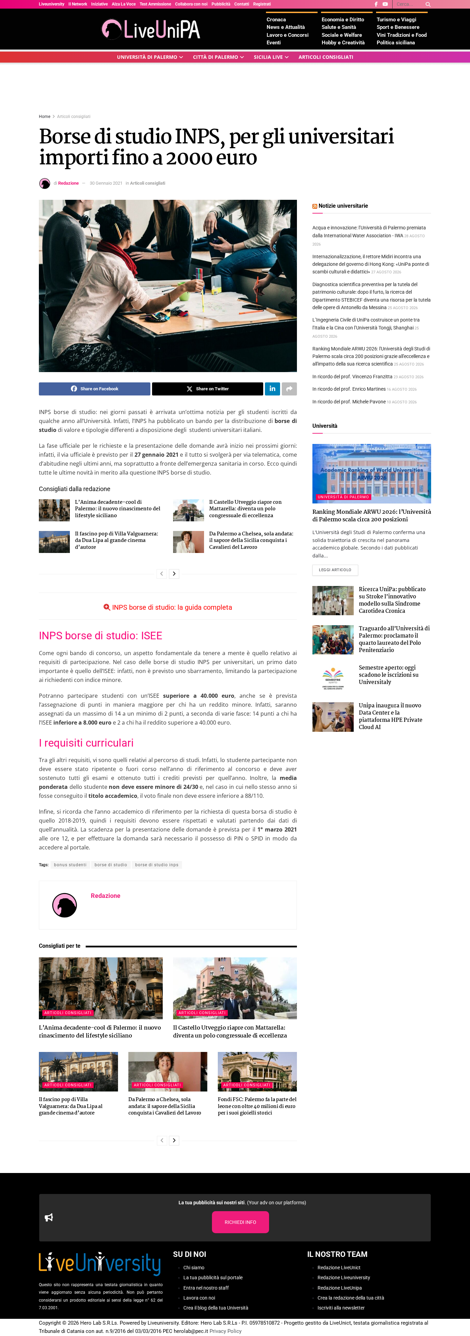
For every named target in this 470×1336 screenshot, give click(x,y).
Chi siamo (193, 1267)
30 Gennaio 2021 (106, 183)
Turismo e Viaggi (396, 20)
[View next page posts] (174, 574)
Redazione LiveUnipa (340, 1287)
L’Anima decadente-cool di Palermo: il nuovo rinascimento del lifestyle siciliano (117, 509)
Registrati (262, 4)
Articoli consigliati (326, 57)
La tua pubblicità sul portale (213, 1277)
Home (44, 116)
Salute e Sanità (339, 27)
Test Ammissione (155, 4)
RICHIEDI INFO (240, 1222)
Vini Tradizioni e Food (402, 35)
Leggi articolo (338, 569)
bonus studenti (70, 864)
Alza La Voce (124, 4)
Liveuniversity (51, 4)
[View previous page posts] (162, 574)
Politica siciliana (396, 43)
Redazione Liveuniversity (344, 1277)
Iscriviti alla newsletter (341, 1308)
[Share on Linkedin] (272, 388)
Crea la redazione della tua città (351, 1298)
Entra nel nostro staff (206, 1287)
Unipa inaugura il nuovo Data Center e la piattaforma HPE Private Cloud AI (391, 717)
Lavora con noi (199, 1298)
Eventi (274, 43)
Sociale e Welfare (342, 35)
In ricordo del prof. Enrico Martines (349, 389)
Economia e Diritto (343, 20)
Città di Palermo (215, 57)
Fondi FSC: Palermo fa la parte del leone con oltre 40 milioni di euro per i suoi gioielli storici (257, 1106)
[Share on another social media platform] (289, 388)
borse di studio (111, 864)
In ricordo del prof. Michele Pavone (349, 401)
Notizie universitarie (343, 206)
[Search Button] (426, 4)
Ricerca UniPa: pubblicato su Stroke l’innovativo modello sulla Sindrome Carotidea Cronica (392, 600)
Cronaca (276, 20)
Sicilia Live (268, 57)
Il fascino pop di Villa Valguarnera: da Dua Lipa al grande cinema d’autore (116, 541)
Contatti (241, 4)
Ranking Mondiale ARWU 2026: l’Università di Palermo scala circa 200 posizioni (371, 516)
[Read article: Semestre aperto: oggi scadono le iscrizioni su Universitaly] (333, 679)
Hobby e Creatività (343, 43)
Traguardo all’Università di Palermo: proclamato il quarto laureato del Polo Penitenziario (394, 639)
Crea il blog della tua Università (215, 1308)
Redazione (68, 183)
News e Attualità (286, 27)
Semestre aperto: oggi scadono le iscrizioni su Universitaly (389, 675)
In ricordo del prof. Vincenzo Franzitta (352, 376)
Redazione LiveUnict (339, 1267)
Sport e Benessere (398, 27)
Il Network (77, 4)
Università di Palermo (147, 57)
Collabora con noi (191, 4)
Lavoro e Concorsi (288, 35)
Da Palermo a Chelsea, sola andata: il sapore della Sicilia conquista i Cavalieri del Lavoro (251, 541)
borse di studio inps (157, 864)
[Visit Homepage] (152, 29)
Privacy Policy (226, 1331)
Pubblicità (221, 4)
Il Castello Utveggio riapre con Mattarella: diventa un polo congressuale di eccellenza (245, 509)
